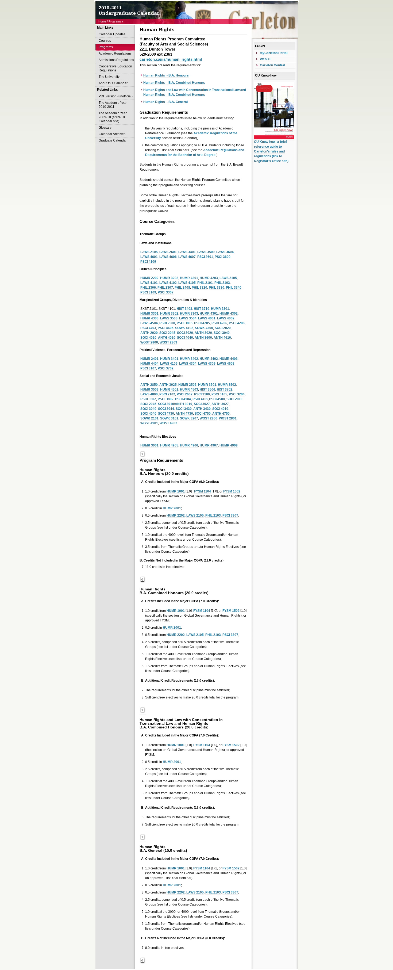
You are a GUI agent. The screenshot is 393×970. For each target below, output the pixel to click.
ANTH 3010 (183, 404)
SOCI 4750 (203, 413)
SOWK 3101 (169, 418)
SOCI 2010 (234, 399)
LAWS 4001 (206, 318)
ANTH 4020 (166, 337)
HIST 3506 (207, 389)
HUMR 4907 (209, 445)
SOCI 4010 (220, 409)
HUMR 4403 (228, 359)
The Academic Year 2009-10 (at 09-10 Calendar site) (113, 117)
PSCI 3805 (184, 323)
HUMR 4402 (209, 359)
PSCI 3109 (148, 292)
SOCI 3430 (184, 409)
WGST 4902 (168, 423)
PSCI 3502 (148, 399)
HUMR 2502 (187, 385)
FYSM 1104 (202, 491)
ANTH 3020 (203, 333)
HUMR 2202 (149, 278)
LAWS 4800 (149, 394)
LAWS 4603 (225, 363)
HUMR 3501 (207, 385)
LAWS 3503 (169, 318)
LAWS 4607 (187, 257)
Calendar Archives (112, 134)
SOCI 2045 (167, 333)
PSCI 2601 (205, 257)
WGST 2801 (228, 418)
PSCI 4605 (166, 328)
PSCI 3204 (237, 394)
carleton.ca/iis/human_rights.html (171, 59)
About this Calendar (113, 83)
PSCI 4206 (219, 323)
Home (102, 21)
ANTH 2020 (149, 333)
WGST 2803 (168, 342)
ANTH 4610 (222, 337)
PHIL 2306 (148, 287)
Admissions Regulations (116, 60)
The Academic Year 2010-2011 (113, 105)
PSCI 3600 (222, 257)
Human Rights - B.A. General (165, 102)
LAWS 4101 (149, 283)
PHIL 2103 (222, 283)
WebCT (265, 59)
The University (109, 77)
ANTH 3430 (202, 409)
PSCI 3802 (166, 399)
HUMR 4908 (228, 445)
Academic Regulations (115, 53)
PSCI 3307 (166, 292)
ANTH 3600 (203, 337)
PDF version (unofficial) (116, 96)
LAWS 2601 (168, 252)
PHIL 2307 (165, 287)
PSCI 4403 (148, 328)
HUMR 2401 (149, 359)
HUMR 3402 (189, 359)
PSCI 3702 (166, 368)
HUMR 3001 (149, 445)
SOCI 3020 (185, 333)
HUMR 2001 (172, 508)
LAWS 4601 (149, 257)
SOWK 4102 (184, 328)
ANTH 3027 (220, 404)
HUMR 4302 (228, 313)
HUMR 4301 (209, 313)
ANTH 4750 (221, 413)
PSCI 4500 (217, 399)
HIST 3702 (224, 389)
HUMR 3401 (169, 359)
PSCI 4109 (148, 261)
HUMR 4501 (169, 389)
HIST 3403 (184, 309)
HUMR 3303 (189, 313)
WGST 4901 (149, 423)
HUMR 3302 (169, 313)
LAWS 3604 (225, 252)
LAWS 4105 (187, 283)
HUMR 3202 (169, 278)
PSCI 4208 (237, 323)
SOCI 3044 (166, 409)
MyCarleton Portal (273, 53)
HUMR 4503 (189, 389)
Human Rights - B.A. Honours (166, 75)
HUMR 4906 (189, 445)
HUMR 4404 (149, 363)
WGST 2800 (149, 342)
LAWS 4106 (169, 363)
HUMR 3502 (227, 385)
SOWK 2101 (149, 418)
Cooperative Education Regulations (115, 68)
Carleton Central (272, 65)
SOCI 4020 (148, 337)
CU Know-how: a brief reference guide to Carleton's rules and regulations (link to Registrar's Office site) (271, 151)
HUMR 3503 (149, 389)
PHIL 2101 (205, 283)
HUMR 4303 (149, 318)
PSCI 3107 (148, 368)
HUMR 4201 (189, 278)
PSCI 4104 (183, 399)
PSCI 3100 (202, 394)
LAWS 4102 (168, 283)
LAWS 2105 (149, 252)
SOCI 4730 (166, 413)
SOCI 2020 (223, 328)
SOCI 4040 (185, 337)
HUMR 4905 (169, 445)
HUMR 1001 (176, 491)
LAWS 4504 (149, 323)
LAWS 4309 (206, 363)
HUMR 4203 (209, 278)
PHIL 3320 (199, 287)
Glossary (105, 127)
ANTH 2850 (149, 385)
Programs (115, 21)
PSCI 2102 (167, 394)
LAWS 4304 (187, 363)
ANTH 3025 (168, 385)
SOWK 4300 (204, 328)
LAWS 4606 (168, 257)
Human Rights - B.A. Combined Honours (174, 83)
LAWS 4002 (225, 318)
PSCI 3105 (219, 394)
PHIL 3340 (233, 287)
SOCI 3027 (202, 404)
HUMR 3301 (149, 313)
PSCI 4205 (202, 323)
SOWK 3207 (189, 418)
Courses (105, 41)
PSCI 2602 (184, 394)
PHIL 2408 (182, 287)
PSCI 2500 (167, 323)
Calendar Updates (112, 34)
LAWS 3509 (206, 252)
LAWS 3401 (187, 252)
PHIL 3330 (216, 287)
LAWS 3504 (187, 318)
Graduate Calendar (113, 140)
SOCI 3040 (222, 333)
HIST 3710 (201, 309)
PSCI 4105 (200, 399)
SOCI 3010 (166, 404)
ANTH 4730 (184, 413)
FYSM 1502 (231, 491)
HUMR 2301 (220, 309)
